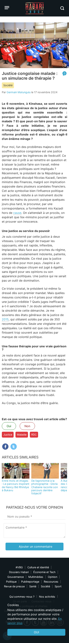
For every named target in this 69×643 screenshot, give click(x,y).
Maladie (21, 434)
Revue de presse (14, 586)
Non (27, 426)
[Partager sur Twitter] (13, 446)
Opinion (52, 576)
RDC (34, 434)
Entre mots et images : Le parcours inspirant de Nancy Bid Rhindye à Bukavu (15, 485)
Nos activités (47, 596)
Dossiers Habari (19, 572)
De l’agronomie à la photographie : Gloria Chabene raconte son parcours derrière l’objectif (44, 487)
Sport (58, 586)
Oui (9, 426)
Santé (32, 586)
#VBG (19, 567)
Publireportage (30, 581)
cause (17, 213)
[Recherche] (62, 8)
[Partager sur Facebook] (5, 446)
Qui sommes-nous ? (21, 596)
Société (8, 85)
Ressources (51, 581)
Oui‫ (36, 632)
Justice (7, 434)
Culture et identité (38, 567)
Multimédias (35, 576)
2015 (5, 319)
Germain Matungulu (19, 92)
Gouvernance (15, 576)
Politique (11, 581)
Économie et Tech (44, 572)
